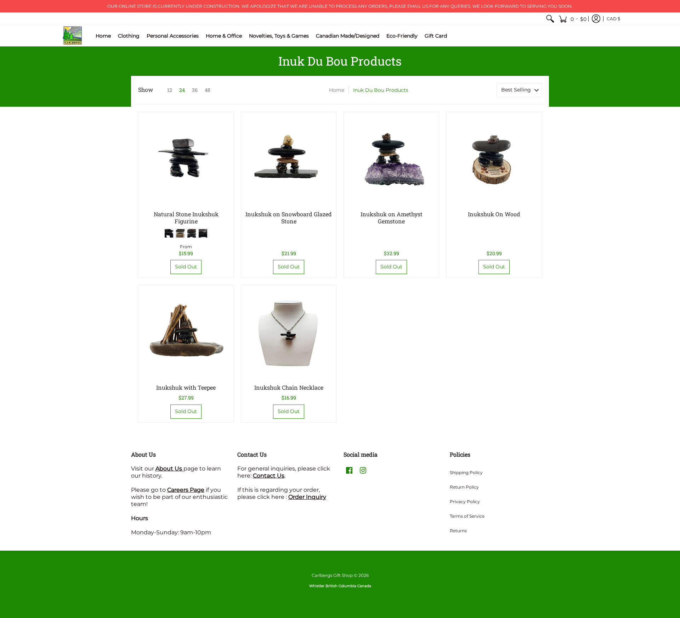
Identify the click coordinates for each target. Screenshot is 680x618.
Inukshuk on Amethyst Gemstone (392, 217)
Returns (458, 530)
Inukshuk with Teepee (186, 387)
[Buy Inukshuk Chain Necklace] (289, 333)
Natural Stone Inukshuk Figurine (186, 217)
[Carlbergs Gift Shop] (72, 35)
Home (336, 90)
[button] (572, 19)
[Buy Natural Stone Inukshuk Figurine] (186, 160)
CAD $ (613, 18)
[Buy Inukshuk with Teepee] (186, 333)
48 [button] (207, 90)
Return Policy (464, 487)
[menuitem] (550, 19)
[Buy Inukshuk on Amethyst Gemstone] (391, 160)
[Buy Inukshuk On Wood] (494, 160)
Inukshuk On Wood (494, 214)
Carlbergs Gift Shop (332, 575)
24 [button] (182, 90)
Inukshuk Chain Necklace (288, 387)
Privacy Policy (465, 501)
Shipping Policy (466, 472)
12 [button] (169, 90)
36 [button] (195, 90)
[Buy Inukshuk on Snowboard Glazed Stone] (289, 160)
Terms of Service (467, 516)
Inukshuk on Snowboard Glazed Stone (288, 217)
